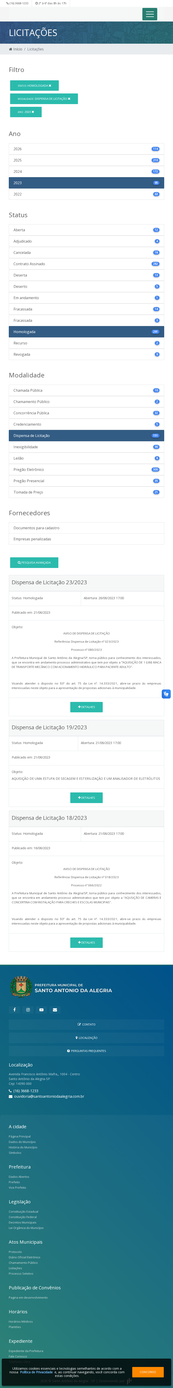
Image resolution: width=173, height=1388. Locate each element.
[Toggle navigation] (149, 14)
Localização (87, 1038)
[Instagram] (28, 1010)
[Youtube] (41, 1010)
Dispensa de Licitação (43, 99)
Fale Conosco (18, 1356)
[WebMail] (55, 1010)
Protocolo (15, 1252)
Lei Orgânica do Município (26, 1228)
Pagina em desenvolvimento (28, 1297)
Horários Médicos (21, 1321)
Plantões (15, 1327)
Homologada (33, 85)
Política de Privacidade (36, 1372)
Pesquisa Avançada (36, 562)
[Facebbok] (14, 1010)
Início (17, 49)
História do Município (23, 1147)
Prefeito (14, 1182)
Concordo (148, 1372)
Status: (17, 598)
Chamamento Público (23, 1263)
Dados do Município (22, 1142)
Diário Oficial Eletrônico (24, 1257)
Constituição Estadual (23, 1211)
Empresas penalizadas (32, 539)
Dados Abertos (19, 1177)
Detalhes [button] (88, 707)
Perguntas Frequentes (88, 1051)
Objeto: (17, 627)
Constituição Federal (23, 1217)
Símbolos (15, 1153)
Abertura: (91, 598)
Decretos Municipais (22, 1222)
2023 (25, 112)
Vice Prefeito (17, 1187)
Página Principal (20, 1136)
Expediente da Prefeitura (26, 1351)
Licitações (15, 1268)
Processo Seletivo (21, 1273)
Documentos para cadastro (36, 527)
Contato (88, 1024)
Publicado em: (22, 612)
